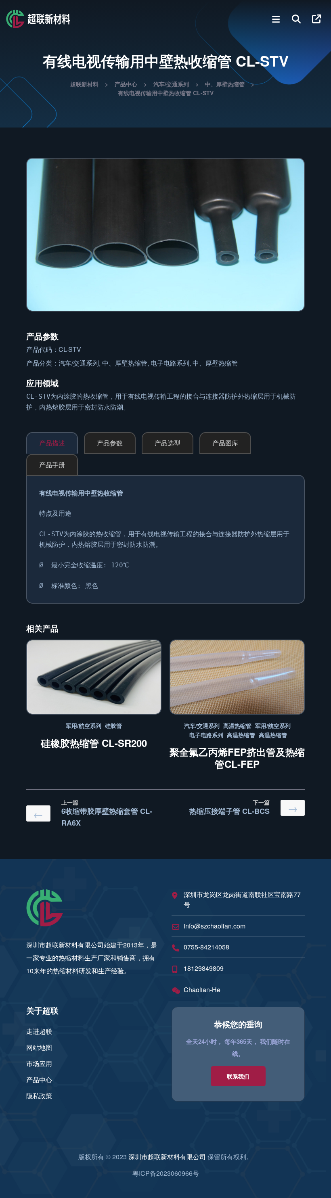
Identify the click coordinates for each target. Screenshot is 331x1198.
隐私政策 (39, 1095)
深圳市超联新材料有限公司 (167, 1156)
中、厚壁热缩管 (124, 363)
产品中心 (39, 1079)
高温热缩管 (237, 725)
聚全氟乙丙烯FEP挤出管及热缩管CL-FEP (237, 758)
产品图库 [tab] (225, 442)
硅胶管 (113, 725)
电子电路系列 (170, 363)
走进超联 (39, 1031)
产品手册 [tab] (52, 464)
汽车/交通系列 (79, 363)
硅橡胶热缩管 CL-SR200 (94, 743)
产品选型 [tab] (167, 442)
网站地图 (39, 1047)
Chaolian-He (202, 989)
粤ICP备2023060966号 (165, 1173)
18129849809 (204, 968)
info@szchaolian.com (214, 925)
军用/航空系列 (83, 725)
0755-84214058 (206, 946)
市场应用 (39, 1063)
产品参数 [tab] (110, 442)
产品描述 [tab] (52, 442)
